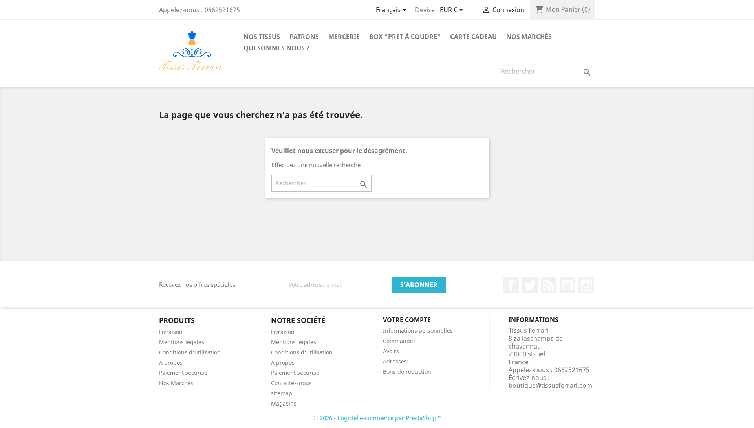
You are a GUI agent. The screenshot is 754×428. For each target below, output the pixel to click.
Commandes (399, 341)
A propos (171, 362)
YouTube (567, 285)
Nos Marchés (529, 36)
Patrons (304, 36)
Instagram (586, 285)
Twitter (530, 285)
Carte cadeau (473, 36)
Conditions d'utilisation (190, 352)
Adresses (395, 361)
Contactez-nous (291, 383)
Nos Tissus (261, 36)
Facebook (511, 285)
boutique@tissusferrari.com (550, 385)
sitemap (281, 393)
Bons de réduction (407, 371)
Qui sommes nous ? (276, 48)
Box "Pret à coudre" (405, 36)
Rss (548, 285)
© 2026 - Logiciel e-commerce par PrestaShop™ (377, 418)
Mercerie (344, 36)
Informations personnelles (418, 330)
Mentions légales (181, 342)
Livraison (171, 332)
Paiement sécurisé (183, 372)
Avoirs (391, 351)
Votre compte (407, 319)
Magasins (283, 403)
